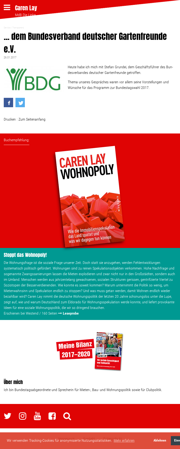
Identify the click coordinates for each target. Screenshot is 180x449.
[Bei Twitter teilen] (20, 102)
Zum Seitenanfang (32, 119)
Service (7, 27)
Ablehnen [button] (160, 440)
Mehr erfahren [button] (124, 440)
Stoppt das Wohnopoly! (25, 255)
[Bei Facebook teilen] (8, 102)
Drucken (10, 119)
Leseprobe (71, 313)
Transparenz (18, 27)
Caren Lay (26, 8)
